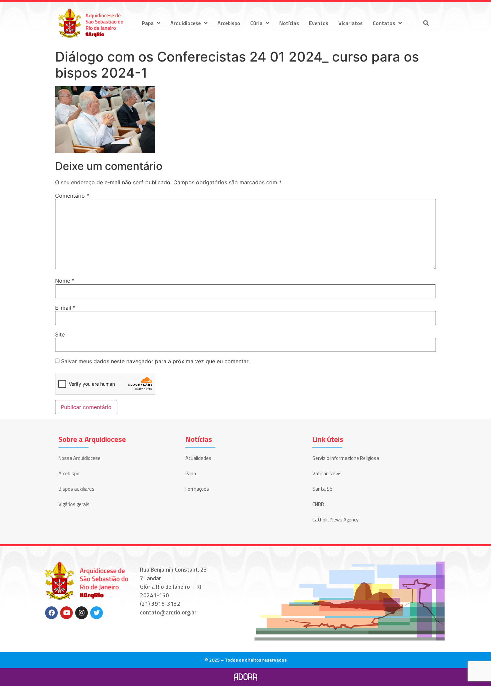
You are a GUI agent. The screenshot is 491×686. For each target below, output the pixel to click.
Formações (197, 489)
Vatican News (327, 473)
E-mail (65, 307)
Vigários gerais (74, 504)
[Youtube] (66, 612)
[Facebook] (51, 612)
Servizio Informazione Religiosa (345, 458)
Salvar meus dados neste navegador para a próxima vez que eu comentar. (155, 361)
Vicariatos (350, 23)
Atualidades (198, 458)
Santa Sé (322, 489)
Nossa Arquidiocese (79, 458)
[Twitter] (96, 612)
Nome (64, 280)
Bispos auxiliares (76, 489)
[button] (426, 23)
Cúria (256, 23)
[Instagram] (81, 612)
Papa (148, 23)
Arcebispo (228, 23)
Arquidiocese (185, 23)
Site (60, 334)
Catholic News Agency (335, 519)
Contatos (384, 23)
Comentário (72, 195)
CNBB (318, 504)
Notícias (289, 23)
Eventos (318, 23)
